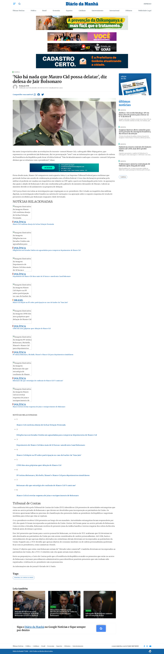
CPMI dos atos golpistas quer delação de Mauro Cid (39, 465)
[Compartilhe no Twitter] (42, 94)
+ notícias (123, 177)
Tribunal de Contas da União (23, 577)
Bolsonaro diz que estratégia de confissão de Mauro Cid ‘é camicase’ (46, 485)
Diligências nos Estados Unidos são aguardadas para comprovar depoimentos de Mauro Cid (57, 435)
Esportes (69, 11)
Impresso (147, 4)
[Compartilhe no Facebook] (38, 94)
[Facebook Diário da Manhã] (144, 646)
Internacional (114, 11)
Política (33, 11)
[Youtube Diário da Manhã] (150, 646)
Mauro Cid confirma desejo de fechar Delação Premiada (41, 425)
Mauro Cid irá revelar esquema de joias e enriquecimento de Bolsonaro (48, 495)
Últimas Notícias (18, 11)
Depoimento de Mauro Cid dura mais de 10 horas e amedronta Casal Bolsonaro (51, 445)
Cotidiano (82, 11)
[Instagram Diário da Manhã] (147, 646)
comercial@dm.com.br (119, 646)
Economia (56, 11)
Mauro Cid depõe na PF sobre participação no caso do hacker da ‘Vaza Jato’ (49, 455)
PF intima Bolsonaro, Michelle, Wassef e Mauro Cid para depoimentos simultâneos (53, 475)
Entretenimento (97, 11)
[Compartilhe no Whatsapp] (35, 94)
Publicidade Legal (144, 11)
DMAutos (128, 11)
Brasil (44, 11)
